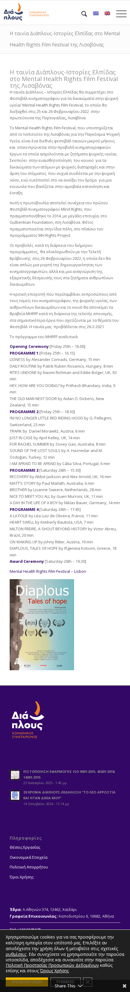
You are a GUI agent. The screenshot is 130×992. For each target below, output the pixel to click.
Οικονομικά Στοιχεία (28, 857)
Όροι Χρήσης (22, 877)
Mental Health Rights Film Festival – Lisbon (48, 571)
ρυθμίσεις (16, 954)
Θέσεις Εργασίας (25, 847)
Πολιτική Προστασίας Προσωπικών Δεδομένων (52, 965)
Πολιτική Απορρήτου (29, 867)
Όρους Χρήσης (54, 970)
